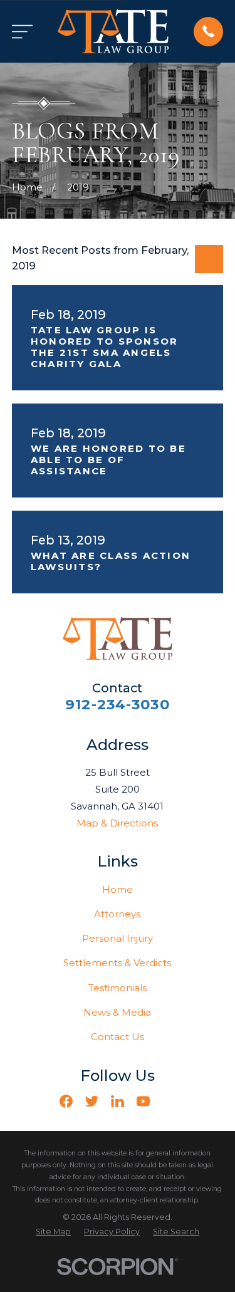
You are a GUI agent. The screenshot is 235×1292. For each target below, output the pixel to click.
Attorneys (117, 914)
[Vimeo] (168, 1101)
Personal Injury (117, 938)
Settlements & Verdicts (117, 963)
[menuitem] (53, 1232)
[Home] (113, 31)
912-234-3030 (117, 704)
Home (117, 889)
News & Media (117, 1012)
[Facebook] (66, 1101)
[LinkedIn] (117, 1101)
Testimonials (117, 988)
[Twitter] (91, 1101)
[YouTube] (143, 1101)
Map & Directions (117, 823)
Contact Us (117, 1037)
